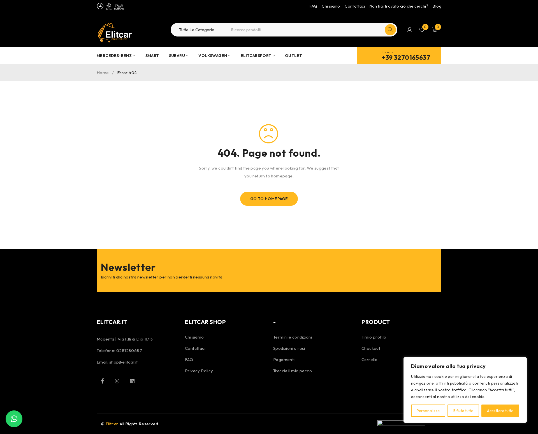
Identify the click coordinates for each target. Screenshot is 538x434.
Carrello (369, 359)
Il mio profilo (373, 337)
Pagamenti (284, 359)
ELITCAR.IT (112, 321)
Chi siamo (331, 6)
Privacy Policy (199, 370)
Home (103, 72)
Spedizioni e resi (289, 348)
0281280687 (129, 350)
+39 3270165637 (406, 57)
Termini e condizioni (292, 337)
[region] (465, 390)
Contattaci (355, 6)
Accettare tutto (500, 410)
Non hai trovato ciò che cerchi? (399, 6)
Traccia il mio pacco (292, 370)
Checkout (370, 348)
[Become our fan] (102, 381)
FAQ (313, 6)
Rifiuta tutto (463, 410)
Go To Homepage (269, 198)
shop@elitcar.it (123, 362)
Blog (437, 6)
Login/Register (410, 30)
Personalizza (428, 410)
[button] (14, 418)
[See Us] (117, 381)
